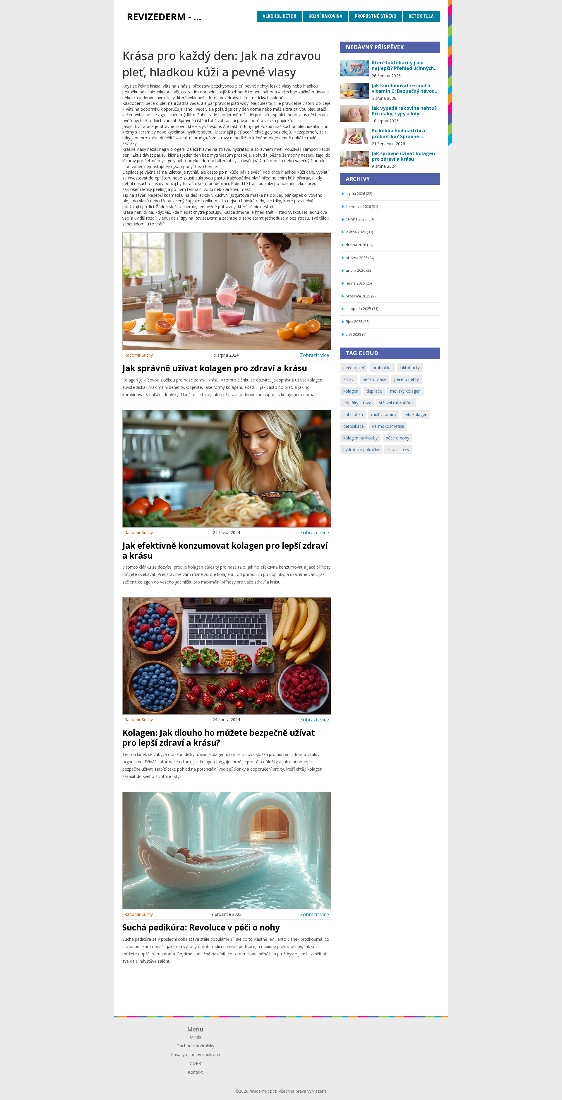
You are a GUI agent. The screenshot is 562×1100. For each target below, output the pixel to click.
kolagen (350, 391)
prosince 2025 (361, 296)
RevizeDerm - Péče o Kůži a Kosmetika (168, 16)
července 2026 (362, 206)
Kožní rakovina (325, 16)
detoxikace (353, 426)
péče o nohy (397, 438)
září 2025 (356, 334)
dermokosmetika (388, 426)
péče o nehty (406, 379)
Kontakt (195, 1072)
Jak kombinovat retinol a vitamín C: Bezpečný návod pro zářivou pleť (403, 88)
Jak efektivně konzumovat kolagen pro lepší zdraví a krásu (225, 550)
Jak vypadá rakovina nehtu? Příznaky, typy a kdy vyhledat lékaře (404, 111)
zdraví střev (398, 449)
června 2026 (359, 219)
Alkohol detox (279, 16)
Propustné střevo (375, 16)
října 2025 (357, 321)
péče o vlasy (374, 379)
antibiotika (353, 414)
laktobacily (410, 367)
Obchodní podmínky (195, 1045)
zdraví (348, 379)
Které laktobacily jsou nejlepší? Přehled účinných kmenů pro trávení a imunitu (403, 65)
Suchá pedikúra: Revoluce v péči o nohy (201, 927)
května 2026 (359, 232)
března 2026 (360, 257)
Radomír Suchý (138, 355)
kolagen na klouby (360, 438)
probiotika (382, 367)
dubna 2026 (359, 244)
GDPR (195, 1063)
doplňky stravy (357, 403)
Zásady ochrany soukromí (195, 1054)
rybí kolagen (416, 414)
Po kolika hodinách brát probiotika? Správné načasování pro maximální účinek (403, 133)
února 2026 (359, 270)
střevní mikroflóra (396, 403)
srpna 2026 (359, 193)
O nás (195, 1037)
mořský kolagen (405, 391)
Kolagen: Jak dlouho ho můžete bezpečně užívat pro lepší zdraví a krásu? (218, 737)
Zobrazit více (314, 355)
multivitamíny (383, 414)
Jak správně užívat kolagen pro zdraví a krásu (214, 368)
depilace (374, 391)
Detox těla (421, 16)
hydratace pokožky (361, 449)
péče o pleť (353, 367)
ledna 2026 (359, 283)
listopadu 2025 (362, 308)
